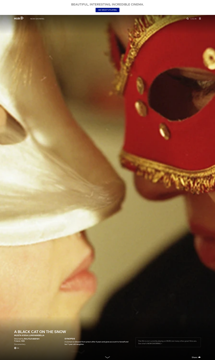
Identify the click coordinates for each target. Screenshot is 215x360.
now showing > (154, 343)
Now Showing (37, 19)
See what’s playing (107, 10)
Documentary (19, 344)
